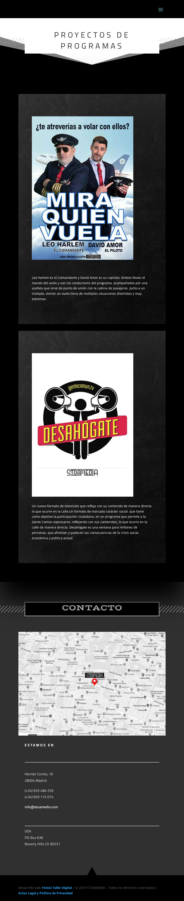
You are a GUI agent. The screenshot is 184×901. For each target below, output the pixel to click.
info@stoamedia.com (41, 807)
